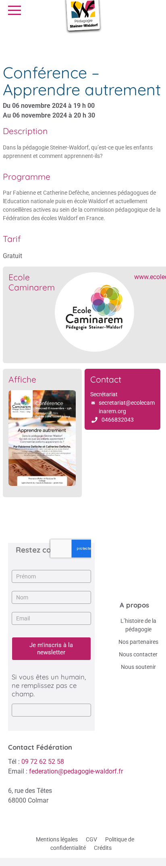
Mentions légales (57, 839)
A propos (134, 605)
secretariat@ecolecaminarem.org (127, 406)
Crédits (103, 848)
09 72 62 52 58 (42, 761)
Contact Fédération (40, 747)
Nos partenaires (138, 642)
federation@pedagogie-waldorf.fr (76, 771)
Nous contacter (138, 654)
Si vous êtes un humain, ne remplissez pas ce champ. (49, 685)
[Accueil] (9, 44)
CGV (91, 839)
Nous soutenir (138, 667)
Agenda (30, 44)
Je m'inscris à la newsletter (51, 648)
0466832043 (118, 419)
